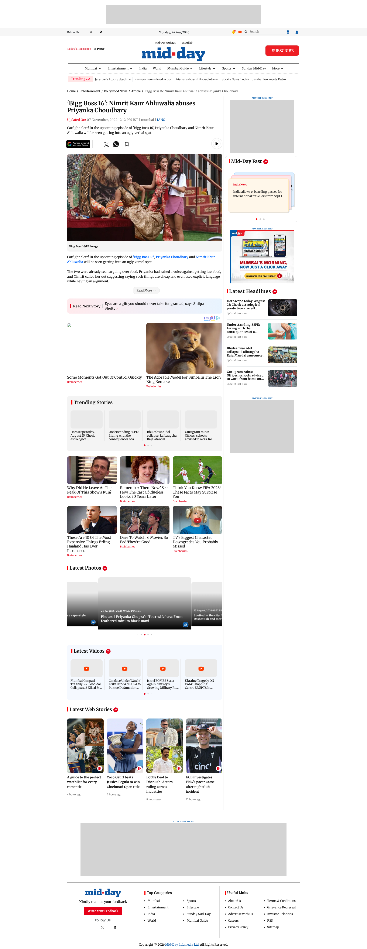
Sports (226, 68)
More (275, 68)
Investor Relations (280, 914)
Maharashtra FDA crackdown (197, 79)
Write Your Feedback (103, 911)
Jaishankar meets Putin (269, 79)
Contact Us (235, 907)
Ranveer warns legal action (153, 79)
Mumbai (91, 68)
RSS (270, 920)
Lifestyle (205, 68)
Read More (144, 290)
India (143, 68)
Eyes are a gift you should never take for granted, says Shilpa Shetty (154, 305)
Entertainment (118, 68)
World (157, 68)
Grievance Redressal (281, 907)
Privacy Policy (238, 927)
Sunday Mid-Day (254, 68)
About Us (234, 901)
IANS (161, 120)
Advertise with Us (240, 914)
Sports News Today (235, 79)
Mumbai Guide (178, 68)
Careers (233, 920)
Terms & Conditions (281, 901)
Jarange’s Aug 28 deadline (113, 79)
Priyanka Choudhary (172, 257)
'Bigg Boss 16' (143, 257)
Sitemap (273, 927)
